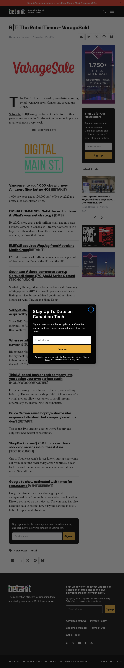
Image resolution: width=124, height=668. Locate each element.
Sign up (62, 349)
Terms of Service (70, 357)
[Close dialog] (91, 309)
